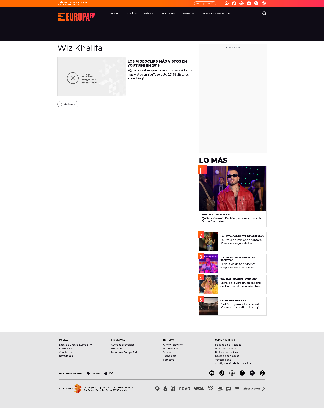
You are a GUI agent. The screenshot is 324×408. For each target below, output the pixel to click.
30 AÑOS (132, 13)
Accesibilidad (223, 359)
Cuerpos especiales (122, 344)
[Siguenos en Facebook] (249, 3)
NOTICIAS (188, 13)
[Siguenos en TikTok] (221, 374)
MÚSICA (148, 13)
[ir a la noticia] (92, 76)
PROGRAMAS (168, 13)
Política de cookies (226, 352)
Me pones (117, 348)
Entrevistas (66, 348)
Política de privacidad (228, 344)
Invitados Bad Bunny (68, 4)
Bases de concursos (227, 355)
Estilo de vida (171, 348)
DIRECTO (114, 13)
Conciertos (65, 352)
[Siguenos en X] (252, 374)
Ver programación (205, 3)
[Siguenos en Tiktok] (234, 3)
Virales (167, 352)
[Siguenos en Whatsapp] (264, 3)
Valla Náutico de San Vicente (72, 2)
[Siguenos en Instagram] (241, 3)
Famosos (168, 359)
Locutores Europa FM (124, 352)
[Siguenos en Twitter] (256, 3)
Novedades (66, 355)
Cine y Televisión (173, 344)
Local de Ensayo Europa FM (75, 344)
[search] (264, 13)
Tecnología (169, 355)
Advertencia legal (226, 348)
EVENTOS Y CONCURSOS (216, 13)
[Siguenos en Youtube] (227, 3)
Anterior (70, 104)
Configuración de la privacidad (234, 363)
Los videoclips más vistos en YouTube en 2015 (157, 63)
